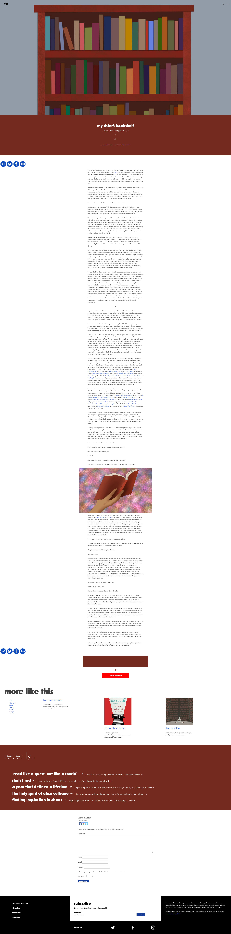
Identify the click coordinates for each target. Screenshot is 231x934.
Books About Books (114, 728)
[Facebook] (16, 164)
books (11, 701)
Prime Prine (91, 376)
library (11, 705)
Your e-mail (77, 912)
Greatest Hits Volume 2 (125, 374)
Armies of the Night (127, 406)
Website (80, 867)
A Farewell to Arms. (107, 397)
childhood (12, 703)
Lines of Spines (173, 728)
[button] (80, 825)
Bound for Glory (133, 404)
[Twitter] (9, 164)
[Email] (3, 164)
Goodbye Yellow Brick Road (114, 376)
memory (11, 707)
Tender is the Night (129, 397)
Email (80, 862)
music (11, 709)
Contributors (16, 912)
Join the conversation (115, 675)
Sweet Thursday (101, 404)
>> (221, 907)
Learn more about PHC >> (173, 914)
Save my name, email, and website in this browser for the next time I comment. (105, 872)
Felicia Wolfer (126, 145)
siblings (11, 712)
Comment (82, 834)
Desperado (129, 371)
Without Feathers (103, 406)
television (12, 714)
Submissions (16, 908)
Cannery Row (111, 404)
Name (80, 857)
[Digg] (22, 164)
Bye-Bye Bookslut (52, 700)
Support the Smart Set (20, 903)
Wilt (116, 172)
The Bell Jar (104, 402)
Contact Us (16, 917)
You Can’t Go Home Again (123, 395)
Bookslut (104, 145)
